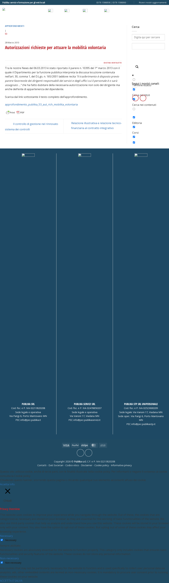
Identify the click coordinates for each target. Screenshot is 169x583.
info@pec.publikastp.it (143, 424)
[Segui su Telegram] (51, 2)
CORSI (73, 11)
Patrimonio (97, 23)
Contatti (41, 465)
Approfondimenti (14, 26)
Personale (53, 23)
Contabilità (69, 23)
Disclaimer (86, 465)
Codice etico (72, 465)
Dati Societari (56, 465)
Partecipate (114, 23)
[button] (151, 2)
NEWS (113, 11)
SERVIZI (57, 11)
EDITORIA (93, 11)
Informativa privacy (121, 465)
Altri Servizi (130, 23)
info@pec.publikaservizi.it (87, 420)
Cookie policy (101, 465)
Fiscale (83, 23)
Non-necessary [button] (9, 558)
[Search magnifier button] (137, 67)
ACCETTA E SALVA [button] (11, 581)
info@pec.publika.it (30, 420)
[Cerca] (131, 2)
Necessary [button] (6, 536)
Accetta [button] (4, 484)
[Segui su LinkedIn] (48, 2)
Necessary (10, 540)
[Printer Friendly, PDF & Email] (15, 112)
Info (12, 484)
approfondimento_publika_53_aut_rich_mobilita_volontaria (41, 104)
